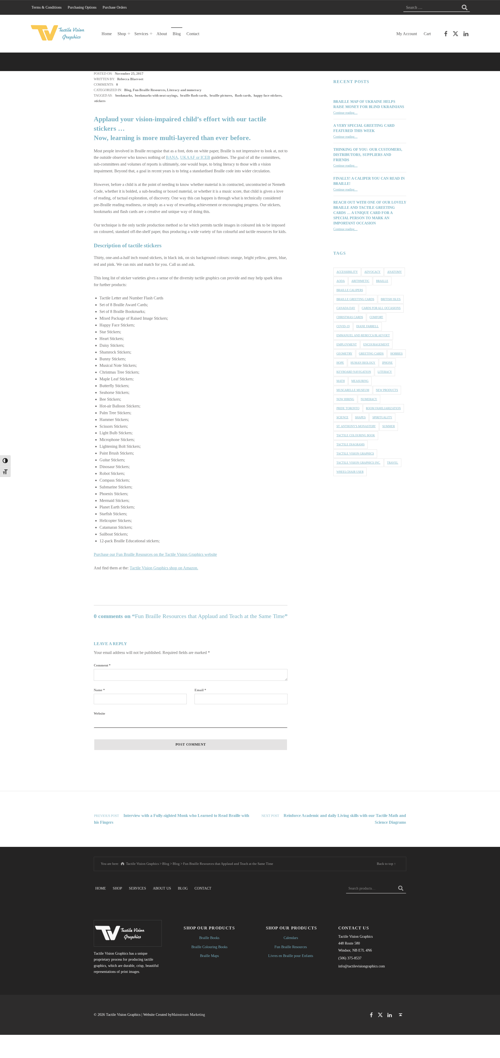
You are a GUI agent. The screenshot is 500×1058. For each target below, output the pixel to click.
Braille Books (209, 938)
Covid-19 (343, 326)
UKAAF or (190, 157)
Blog (177, 34)
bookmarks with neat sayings (156, 95)
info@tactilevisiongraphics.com (361, 966)
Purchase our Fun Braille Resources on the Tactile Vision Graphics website (155, 554)
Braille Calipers (349, 290)
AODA (340, 280)
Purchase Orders (115, 7)
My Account (406, 34)
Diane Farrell (367, 326)
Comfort (376, 317)
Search (400, 888)
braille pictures (221, 95)
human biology (363, 362)
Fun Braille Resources (149, 90)
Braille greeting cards (355, 299)
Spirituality (382, 417)
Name (99, 690)
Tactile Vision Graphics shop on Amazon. (164, 568)
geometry (344, 353)
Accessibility (347, 271)
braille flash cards (193, 95)
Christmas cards (349, 317)
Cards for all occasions (381, 308)
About (162, 34)
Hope (340, 362)
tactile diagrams (350, 444)
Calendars (291, 938)
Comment (102, 665)
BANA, (172, 157)
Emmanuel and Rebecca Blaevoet (363, 335)
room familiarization (383, 408)
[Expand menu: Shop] (129, 33)
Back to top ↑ (386, 864)
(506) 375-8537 (349, 958)
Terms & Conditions (46, 7)
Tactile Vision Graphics (355, 453)
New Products (387, 390)
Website (99, 713)
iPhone (387, 362)
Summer (388, 426)
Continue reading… (345, 113)
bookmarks (123, 95)
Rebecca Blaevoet (130, 79)
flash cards (243, 95)
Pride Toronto (347, 408)
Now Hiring (345, 399)
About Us (162, 888)
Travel (392, 462)
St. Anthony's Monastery (356, 426)
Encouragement (376, 344)
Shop (121, 34)
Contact (192, 34)
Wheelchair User (350, 471)
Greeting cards (371, 353)
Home (107, 34)
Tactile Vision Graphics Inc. (358, 462)
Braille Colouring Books (209, 947)
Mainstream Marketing (188, 1014)
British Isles (391, 299)
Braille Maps (209, 956)
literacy (385, 371)
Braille (382, 280)
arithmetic (360, 280)
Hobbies (396, 353)
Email (200, 690)
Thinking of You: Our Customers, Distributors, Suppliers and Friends (367, 154)
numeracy (369, 399)
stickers (99, 101)
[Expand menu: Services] (151, 33)
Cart (427, 34)
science (342, 417)
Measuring (359, 380)
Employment (346, 344)
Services (141, 34)
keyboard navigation (353, 371)
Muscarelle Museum (352, 390)
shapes (360, 417)
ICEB (205, 157)
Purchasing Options (82, 7)
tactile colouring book (355, 435)
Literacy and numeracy (184, 90)
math (340, 380)
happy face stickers (268, 95)
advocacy (372, 271)
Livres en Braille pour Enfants (290, 956)
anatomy (394, 271)
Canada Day (345, 308)
